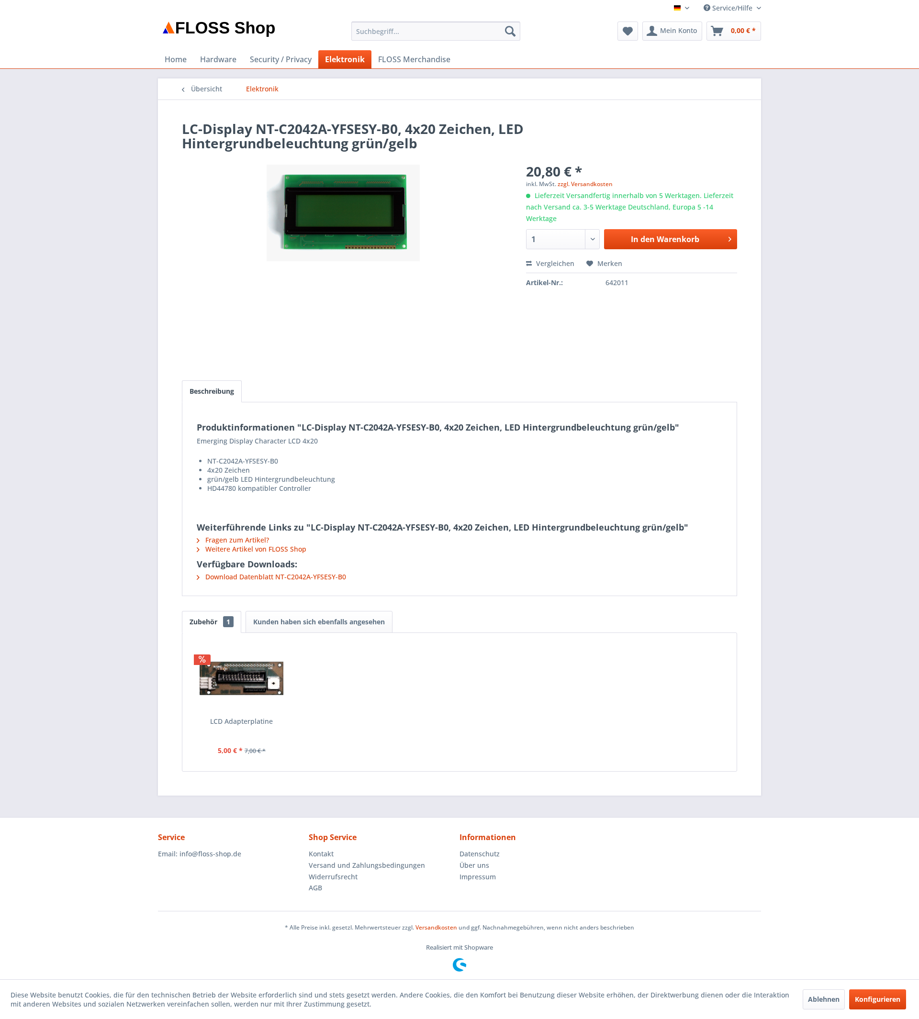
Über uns (474, 865)
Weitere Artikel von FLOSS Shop (254, 549)
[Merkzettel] (627, 31)
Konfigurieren (877, 999)
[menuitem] (435, 31)
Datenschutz (480, 853)
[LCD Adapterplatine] (241, 678)
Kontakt (321, 853)
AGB (315, 887)
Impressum (478, 876)
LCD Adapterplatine (241, 721)
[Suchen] (510, 31)
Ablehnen (824, 999)
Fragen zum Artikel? (236, 539)
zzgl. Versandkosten (585, 184)
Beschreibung (212, 391)
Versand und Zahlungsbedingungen (367, 865)
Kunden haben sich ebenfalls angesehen (319, 621)
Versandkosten (436, 927)
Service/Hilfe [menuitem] (732, 7)
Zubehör (210, 621)
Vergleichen (554, 263)
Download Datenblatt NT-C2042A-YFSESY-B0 (274, 576)
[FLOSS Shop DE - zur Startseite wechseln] (219, 33)
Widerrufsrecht (333, 876)
